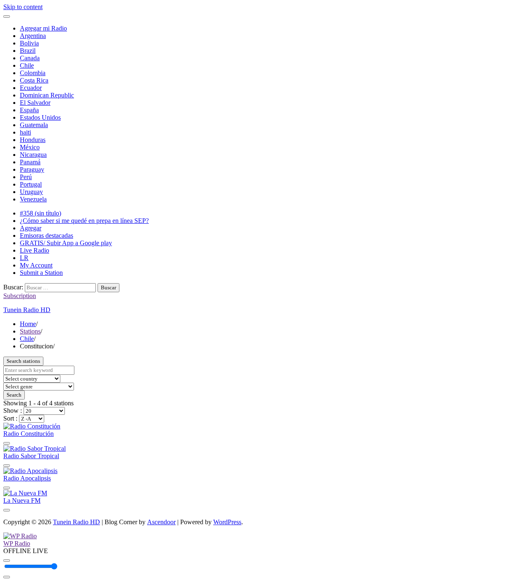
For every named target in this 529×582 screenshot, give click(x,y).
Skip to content (23, 6)
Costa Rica (34, 80)
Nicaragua (33, 154)
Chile (27, 65)
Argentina (33, 35)
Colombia (32, 72)
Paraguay (32, 169)
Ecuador (31, 87)
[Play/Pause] (6, 560)
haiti (25, 132)
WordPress (227, 521)
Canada (30, 58)
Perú (26, 176)
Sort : (11, 418)
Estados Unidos (40, 117)
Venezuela (33, 199)
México (30, 147)
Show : (13, 410)
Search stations (23, 361)
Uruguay (31, 191)
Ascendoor (161, 521)
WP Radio (16, 543)
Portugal (31, 184)
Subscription (19, 295)
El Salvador (35, 102)
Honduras (32, 139)
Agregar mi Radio (43, 28)
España (29, 110)
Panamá (30, 162)
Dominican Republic (47, 95)
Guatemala (34, 124)
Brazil (28, 50)
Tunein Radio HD (26, 309)
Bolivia (29, 43)
